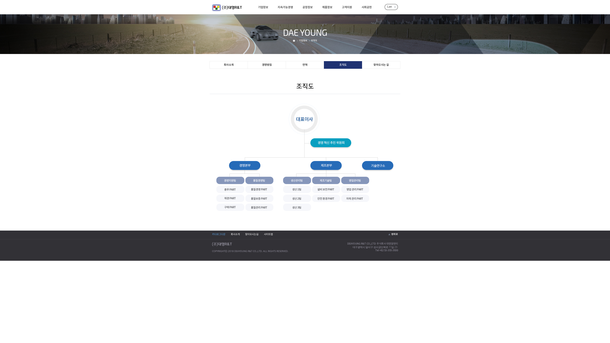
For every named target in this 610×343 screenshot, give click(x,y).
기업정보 (263, 7)
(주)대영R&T (227, 7)
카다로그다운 (218, 234)
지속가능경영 (285, 7)
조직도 (343, 65)
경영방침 (267, 65)
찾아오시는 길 (381, 65)
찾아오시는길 (251, 234)
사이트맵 (268, 234)
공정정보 (307, 7)
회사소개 (229, 65)
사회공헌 (367, 7)
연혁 (304, 65)
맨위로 (394, 234)
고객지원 (347, 7)
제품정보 (327, 7)
